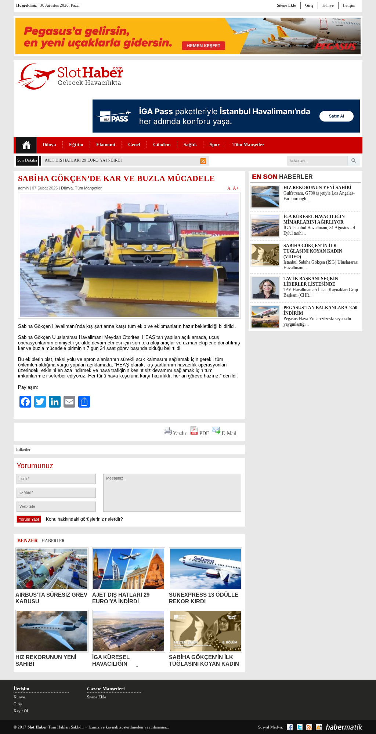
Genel (134, 144)
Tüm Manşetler (248, 144)
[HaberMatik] (344, 727)
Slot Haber (37, 727)
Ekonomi (105, 144)
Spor (215, 144)
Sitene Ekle (286, 5)
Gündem (162, 144)
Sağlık (190, 144)
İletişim (349, 5)
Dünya (49, 144)
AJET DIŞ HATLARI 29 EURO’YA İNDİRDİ (83, 160)
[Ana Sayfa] (26, 145)
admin (23, 188)
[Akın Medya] (319, 727)
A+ (236, 188)
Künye (328, 5)
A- (230, 188)
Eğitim (76, 144)
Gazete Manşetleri (106, 688)
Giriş (309, 5)
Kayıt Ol (21, 711)
